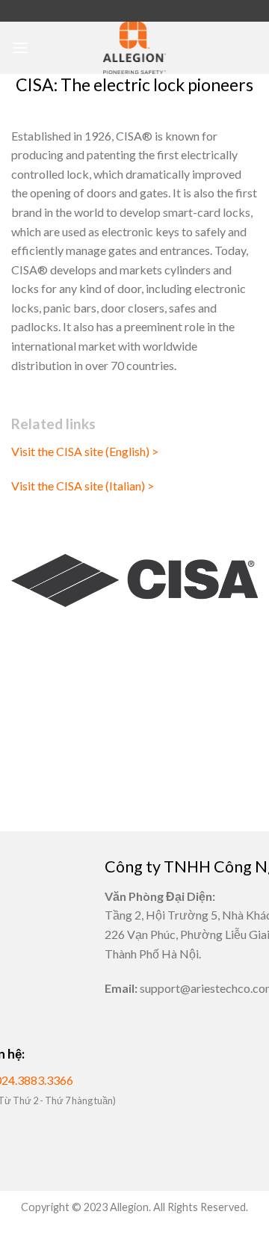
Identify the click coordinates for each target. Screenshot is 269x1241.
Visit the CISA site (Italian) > (82, 485)
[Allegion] (134, 48)
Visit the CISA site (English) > (84, 451)
